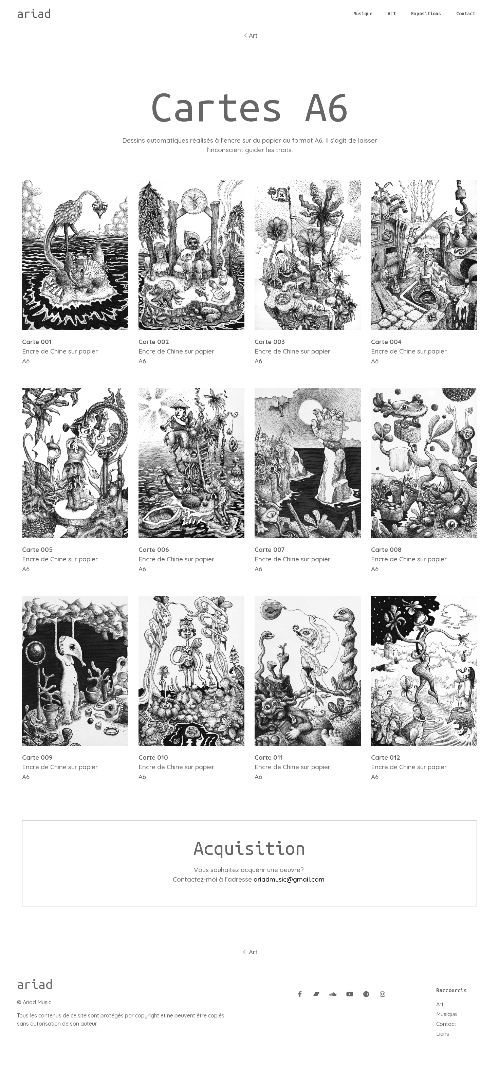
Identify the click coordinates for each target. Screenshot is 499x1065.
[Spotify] (366, 994)
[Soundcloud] (333, 994)
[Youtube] (349, 994)
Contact (465, 13)
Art (392, 13)
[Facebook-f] (300, 994)
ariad (34, 13)
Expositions (426, 13)
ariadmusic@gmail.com (289, 879)
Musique (362, 13)
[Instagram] (382, 994)
